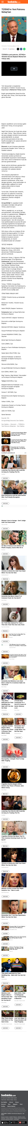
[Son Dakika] (14, 2)
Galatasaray (5, 261)
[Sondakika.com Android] (14, 1122)
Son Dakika (4, 1102)
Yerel (21, 1104)
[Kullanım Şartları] (5, 1116)
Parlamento (5, 312)
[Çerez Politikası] (9, 1118)
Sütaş (3, 248)
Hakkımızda (3, 1099)
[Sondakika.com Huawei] (23, 1122)
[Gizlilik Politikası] (13, 1116)
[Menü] (2, 2)
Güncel (11, 1102)
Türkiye (21, 214)
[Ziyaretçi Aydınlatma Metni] (7, 1119)
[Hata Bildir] (16, 1119)
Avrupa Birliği (5, 203)
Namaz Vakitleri (11, 1106)
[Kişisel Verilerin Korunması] (20, 1118)
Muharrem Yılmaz (15, 90)
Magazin (15, 1104)
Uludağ (8, 263)
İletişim (11, 1099)
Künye (15, 1099)
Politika (3, 1106)
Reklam (8, 1099)
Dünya (17, 1102)
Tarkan (3, 381)
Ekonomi (4, 146)
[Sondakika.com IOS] (5, 1122)
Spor (9, 1104)
